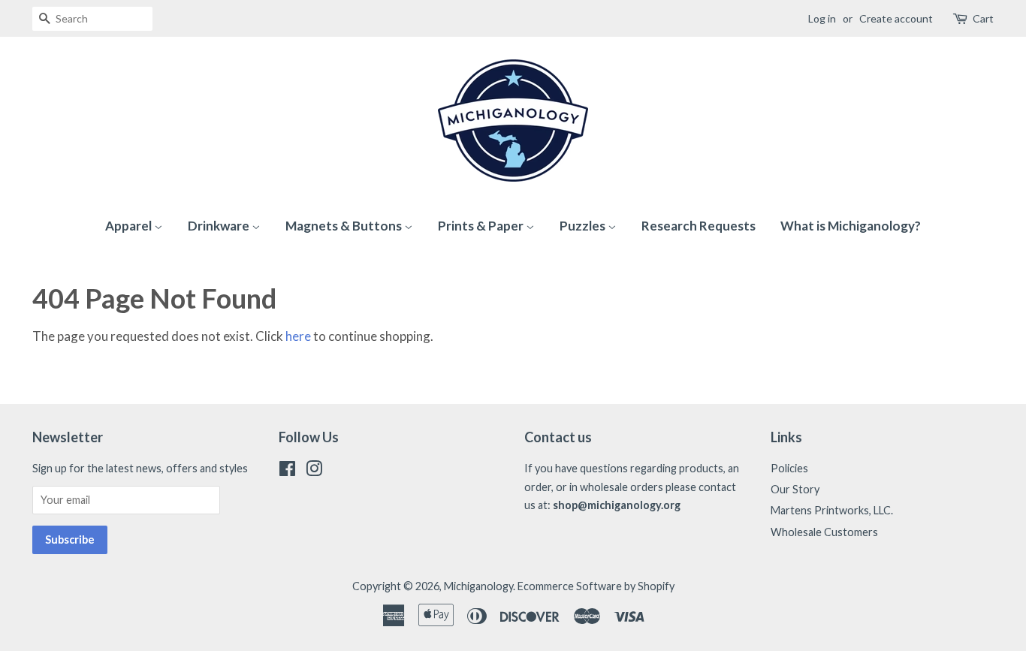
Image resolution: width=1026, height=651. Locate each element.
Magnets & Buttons (344, 226)
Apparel (129, 226)
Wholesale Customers (824, 532)
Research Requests (698, 226)
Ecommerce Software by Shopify (596, 586)
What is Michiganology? (850, 226)
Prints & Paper (482, 226)
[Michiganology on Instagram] (314, 471)
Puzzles (584, 226)
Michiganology (478, 586)
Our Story (795, 489)
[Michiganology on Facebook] (287, 471)
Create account (896, 18)
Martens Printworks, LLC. (832, 510)
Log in (822, 18)
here (298, 336)
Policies (789, 468)
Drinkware (220, 226)
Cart (983, 18)
